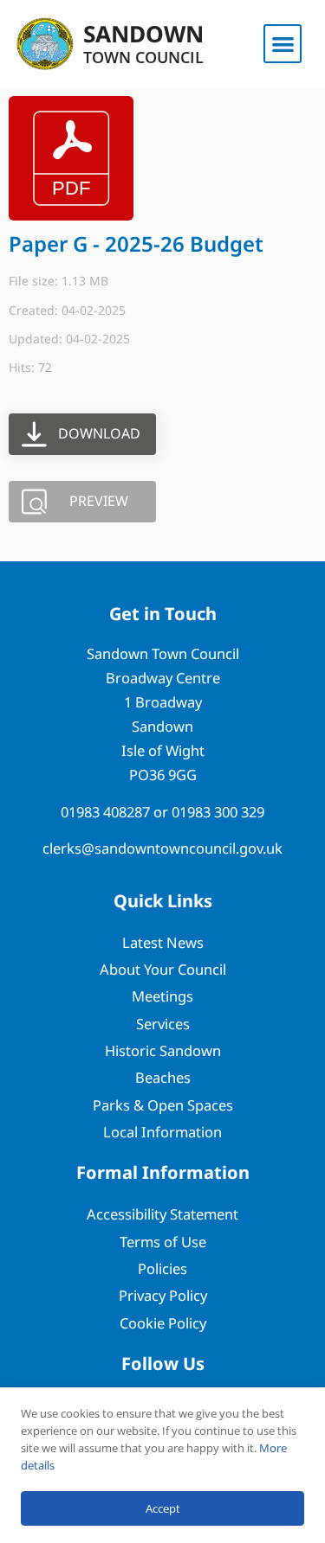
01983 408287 (105, 812)
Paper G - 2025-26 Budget (136, 243)
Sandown (143, 33)
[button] (282, 43)
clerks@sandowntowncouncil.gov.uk (162, 848)
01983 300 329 (218, 812)
